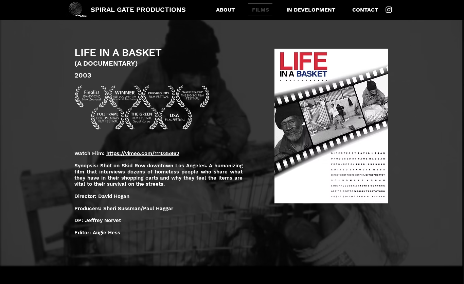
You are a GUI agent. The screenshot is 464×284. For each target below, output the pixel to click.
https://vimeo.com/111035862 (142, 153)
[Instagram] (389, 9)
